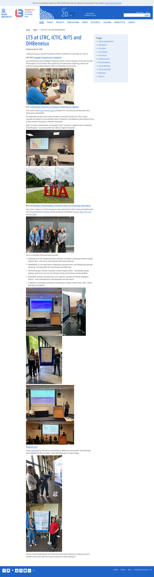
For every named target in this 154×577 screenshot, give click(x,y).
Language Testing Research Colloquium (47, 57)
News (35, 29)
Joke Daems (103, 45)
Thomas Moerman (105, 69)
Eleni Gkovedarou (104, 62)
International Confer (39, 107)
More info (118, 3)
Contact (115, 570)
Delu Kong (102, 73)
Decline (112, 3)
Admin (130, 570)
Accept (107, 3)
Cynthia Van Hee (104, 59)
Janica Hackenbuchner (106, 41)
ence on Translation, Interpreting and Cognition (62, 107)
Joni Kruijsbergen (104, 66)
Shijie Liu (101, 76)
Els (40, 450)
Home (28, 29)
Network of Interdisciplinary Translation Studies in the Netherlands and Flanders (62, 205)
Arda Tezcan (103, 55)
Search (147, 15)
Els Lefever (102, 48)
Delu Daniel (51, 110)
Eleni (86, 211)
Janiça (81, 211)
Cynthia (33, 450)
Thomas (47, 211)
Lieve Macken (103, 52)
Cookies (123, 570)
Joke (89, 211)
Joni (27, 61)
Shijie (42, 110)
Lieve (77, 211)
